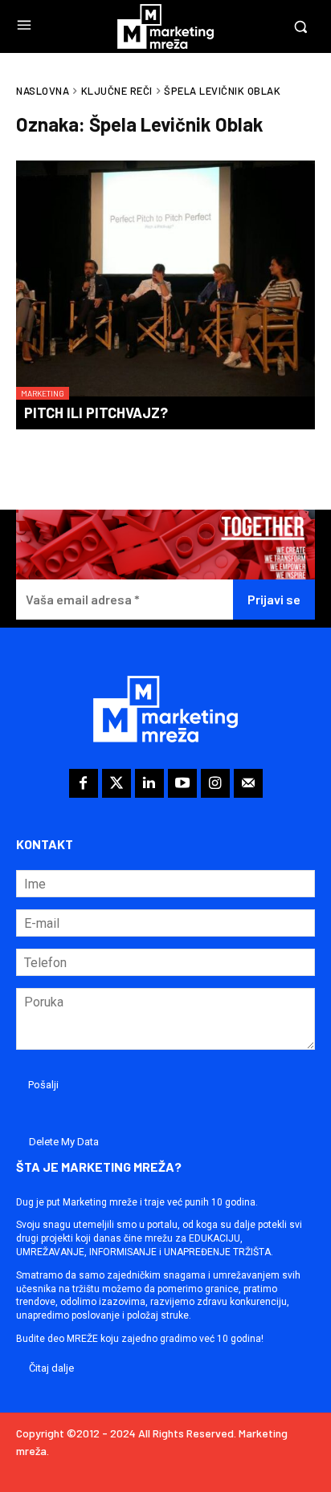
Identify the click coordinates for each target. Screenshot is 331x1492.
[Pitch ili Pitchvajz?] (165, 280)
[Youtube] (182, 783)
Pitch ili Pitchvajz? (96, 412)
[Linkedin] (149, 783)
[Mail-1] (248, 783)
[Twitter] (116, 783)
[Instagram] (215, 783)
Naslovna (42, 90)
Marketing (42, 393)
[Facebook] (83, 783)
